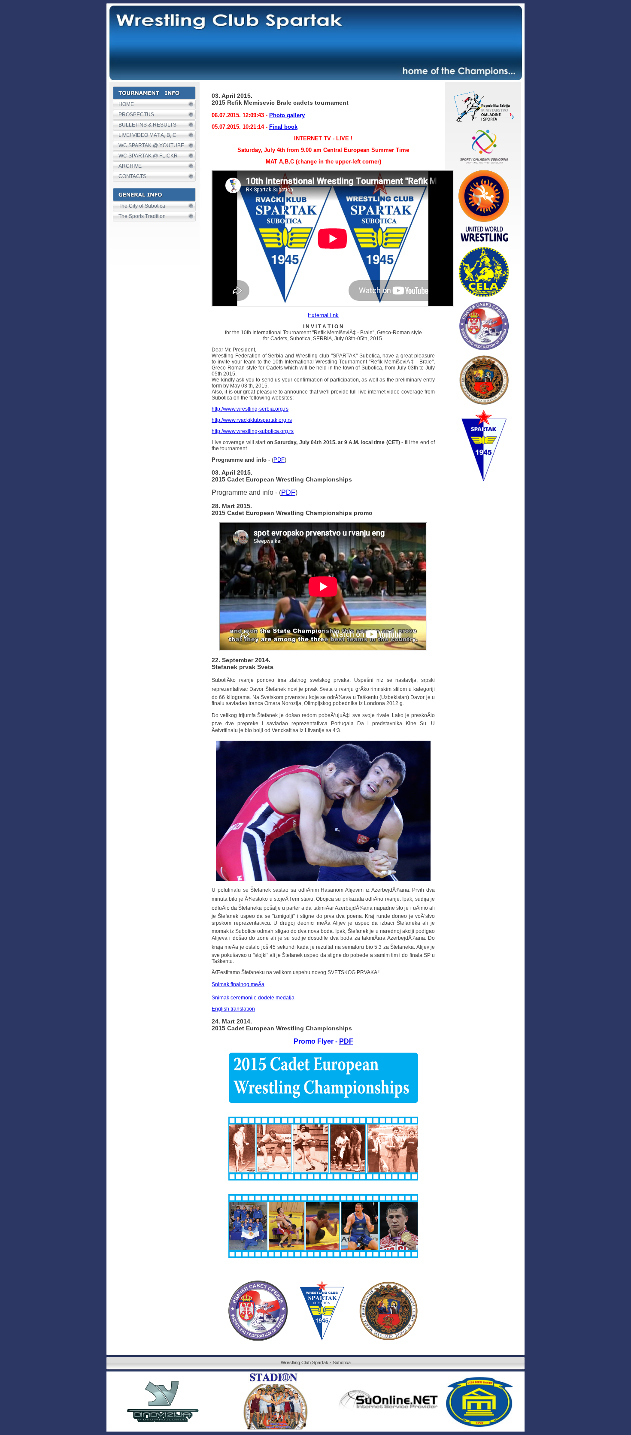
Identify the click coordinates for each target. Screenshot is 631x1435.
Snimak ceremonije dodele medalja (253, 998)
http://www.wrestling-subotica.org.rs (253, 431)
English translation (233, 1009)
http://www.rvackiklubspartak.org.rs (252, 420)
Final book (283, 127)
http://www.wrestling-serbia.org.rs (250, 409)
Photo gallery (287, 115)
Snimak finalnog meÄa (238, 984)
